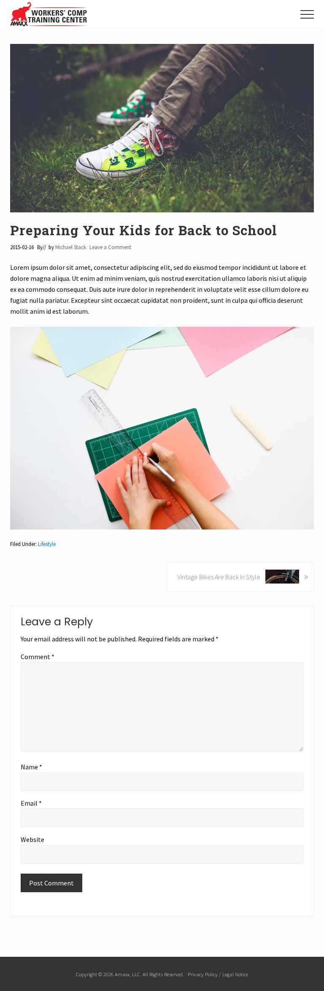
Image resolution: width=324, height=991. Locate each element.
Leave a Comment (110, 247)
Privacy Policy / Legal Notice (218, 974)
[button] (307, 14)
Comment (37, 656)
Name (31, 767)
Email (31, 803)
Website (32, 839)
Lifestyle (47, 543)
